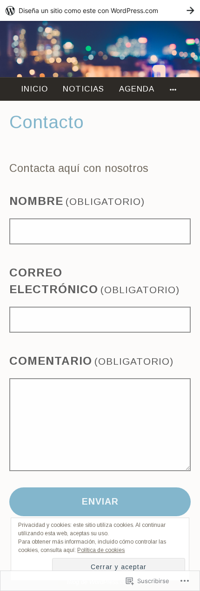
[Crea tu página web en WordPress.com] (100, 10)
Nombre (77, 201)
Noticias (83, 89)
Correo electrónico (94, 281)
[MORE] (174, 89)
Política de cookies (101, 550)
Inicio (34, 89)
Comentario (91, 361)
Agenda (136, 89)
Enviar (100, 501)
